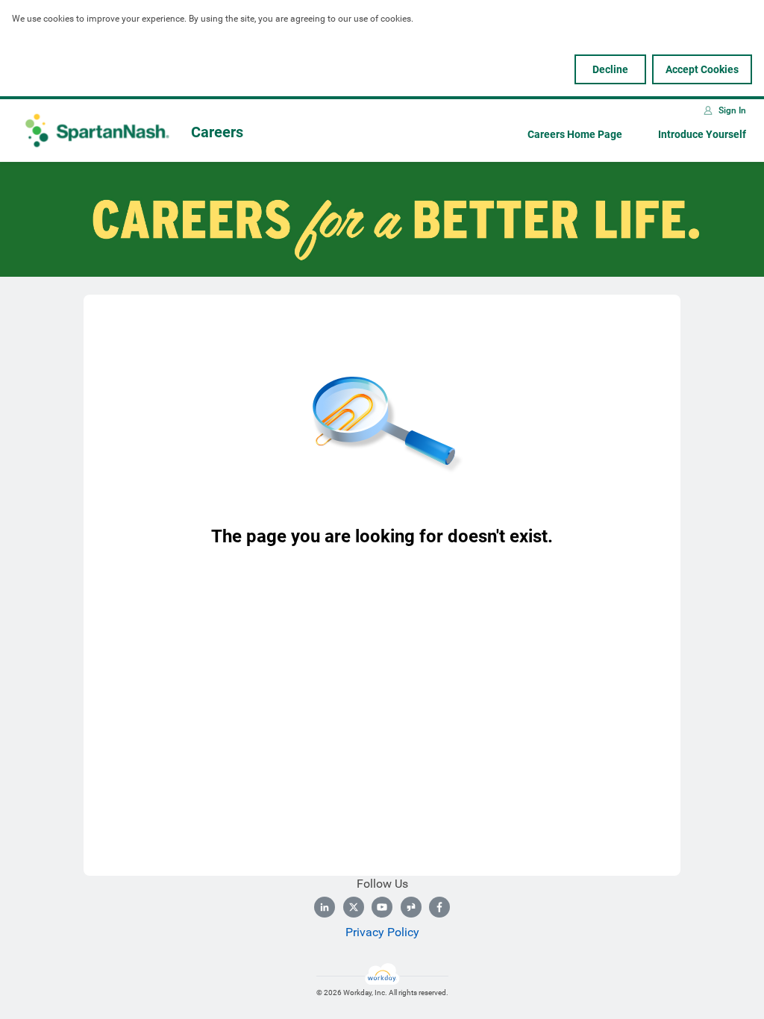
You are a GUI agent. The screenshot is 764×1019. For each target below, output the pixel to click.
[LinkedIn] (324, 907)
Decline (610, 69)
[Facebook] (439, 907)
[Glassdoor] (411, 907)
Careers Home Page (574, 134)
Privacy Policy (382, 932)
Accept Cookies (702, 69)
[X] (353, 907)
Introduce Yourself (702, 134)
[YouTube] (382, 907)
